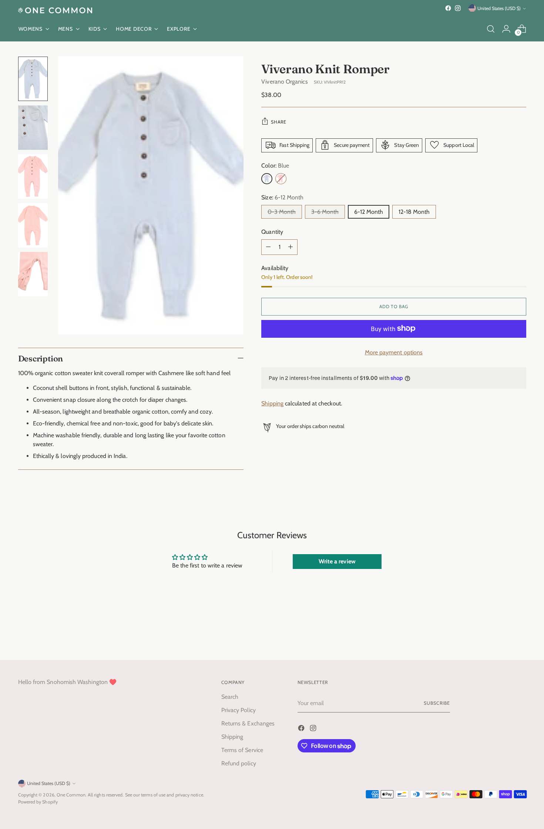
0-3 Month (282, 211)
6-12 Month (368, 211)
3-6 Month (325, 211)
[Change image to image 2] (33, 127)
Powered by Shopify (38, 802)
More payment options (394, 351)
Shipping (272, 403)
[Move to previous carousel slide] (503, 635)
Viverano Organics (284, 81)
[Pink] (280, 178)
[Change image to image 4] (33, 225)
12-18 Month (414, 211)
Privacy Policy (238, 710)
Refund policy (238, 763)
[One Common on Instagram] (457, 8)
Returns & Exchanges (248, 723)
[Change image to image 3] (33, 176)
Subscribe (437, 703)
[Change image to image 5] (33, 274)
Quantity (272, 231)
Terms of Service (242, 750)
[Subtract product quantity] (268, 246)
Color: (275, 165)
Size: (282, 196)
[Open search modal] (490, 28)
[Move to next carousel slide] (520, 634)
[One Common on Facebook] (448, 8)
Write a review (337, 561)
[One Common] (55, 10)
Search (229, 696)
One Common (71, 795)
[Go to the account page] (506, 28)
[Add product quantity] (290, 246)
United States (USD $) (499, 8)
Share (278, 121)
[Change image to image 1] (33, 79)
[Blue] (266, 178)
